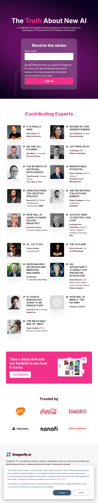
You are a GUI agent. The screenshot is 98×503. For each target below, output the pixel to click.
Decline (81, 493)
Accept (62, 493)
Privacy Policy (61, 479)
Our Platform (20, 374)
